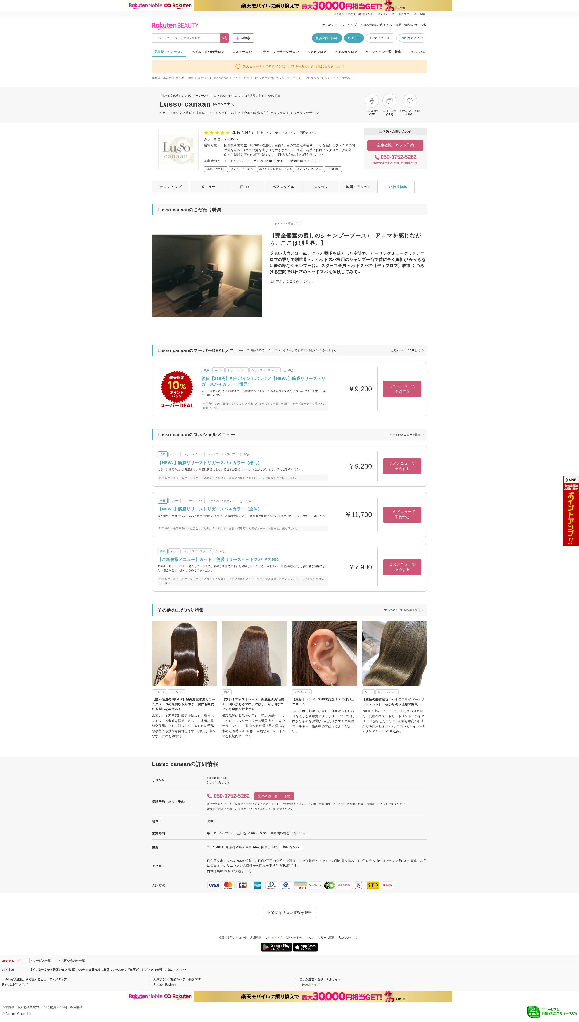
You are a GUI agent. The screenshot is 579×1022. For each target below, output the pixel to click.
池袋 (191, 78)
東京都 (180, 78)
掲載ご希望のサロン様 (411, 25)
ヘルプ (352, 25)
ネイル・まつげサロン (208, 52)
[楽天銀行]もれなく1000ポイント (353, 14)
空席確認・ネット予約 (395, 145)
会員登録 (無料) (327, 38)
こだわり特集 (241, 78)
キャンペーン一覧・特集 (383, 52)
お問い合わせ (293, 937)
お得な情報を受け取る (376, 25)
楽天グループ (386, 14)
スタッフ (321, 187)
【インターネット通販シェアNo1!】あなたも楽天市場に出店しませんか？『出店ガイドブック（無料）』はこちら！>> (107, 969)
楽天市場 (419, 14)
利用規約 (255, 937)
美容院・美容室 (162, 78)
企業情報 (8, 1007)
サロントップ (170, 187)
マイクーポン (383, 38)
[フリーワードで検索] (224, 38)
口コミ (245, 187)
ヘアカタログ (317, 52)
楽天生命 (404, 14)
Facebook (344, 937)
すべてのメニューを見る (405, 434)
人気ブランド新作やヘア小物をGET (177, 979)
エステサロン (242, 52)
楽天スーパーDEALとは (405, 350)
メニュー (208, 187)
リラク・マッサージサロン (279, 52)
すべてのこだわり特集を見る (402, 610)
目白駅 (202, 78)
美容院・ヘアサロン (169, 52)
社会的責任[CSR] (55, 1007)
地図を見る (291, 847)
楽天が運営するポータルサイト (320, 979)
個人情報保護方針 (29, 1007)
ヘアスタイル (283, 187)
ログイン (354, 38)
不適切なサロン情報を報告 (289, 913)
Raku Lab (417, 52)
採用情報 (76, 1007)
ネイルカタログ (346, 52)
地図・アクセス (358, 187)
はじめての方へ (333, 25)
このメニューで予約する (402, 388)
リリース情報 (326, 937)
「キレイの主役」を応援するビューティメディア (34, 979)
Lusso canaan (219, 78)
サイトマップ (273, 937)
